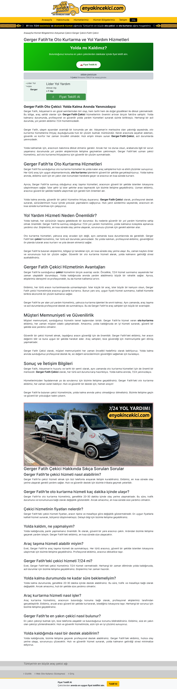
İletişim (123, 19)
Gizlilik (28, 673)
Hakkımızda (62, 19)
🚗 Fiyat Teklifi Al (88, 65)
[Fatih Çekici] (88, 434)
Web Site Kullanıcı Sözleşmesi (50, 673)
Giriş (133, 20)
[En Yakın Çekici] (88, 8)
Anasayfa (47, 19)
